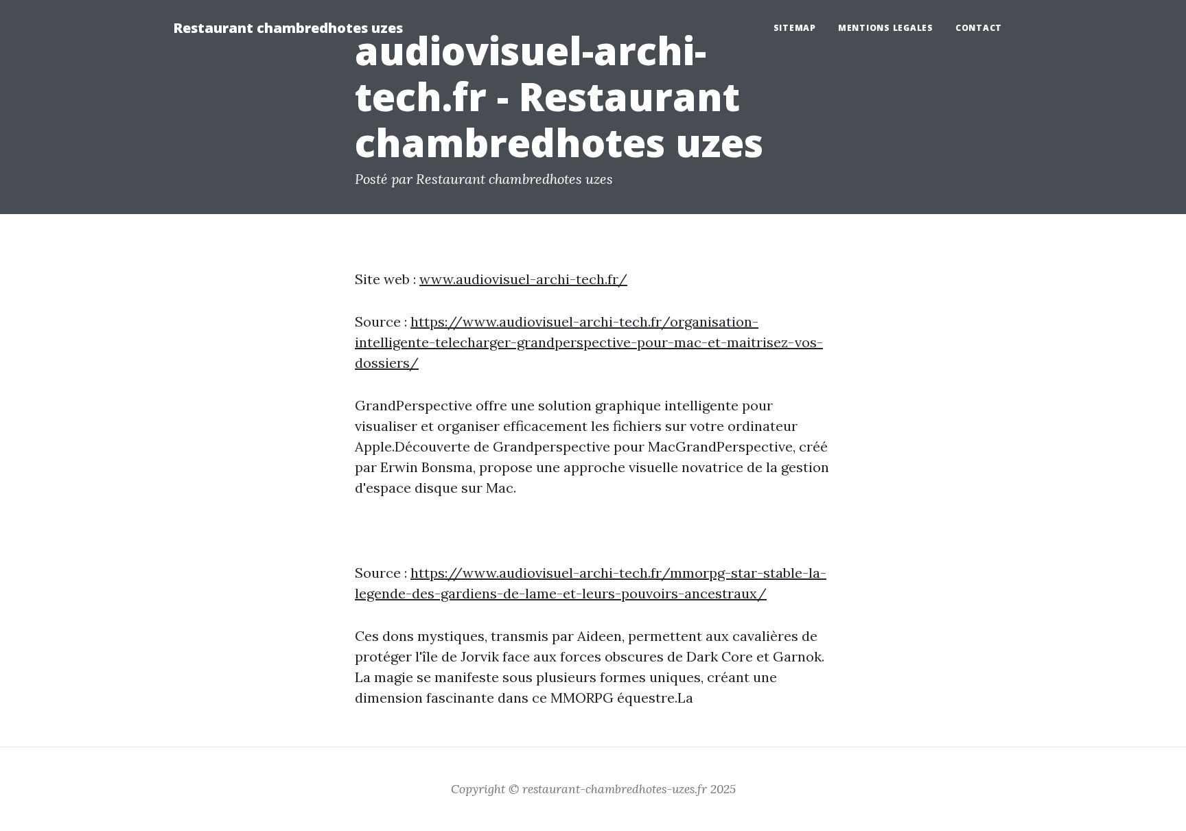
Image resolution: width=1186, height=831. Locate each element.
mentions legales (885, 28)
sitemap (795, 28)
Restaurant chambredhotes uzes (288, 28)
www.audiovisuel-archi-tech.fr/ (523, 279)
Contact (978, 28)
